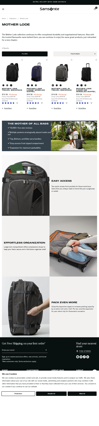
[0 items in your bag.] (95, 9)
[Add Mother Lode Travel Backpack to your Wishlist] (22, 60)
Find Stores (85, 351)
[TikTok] (84, 356)
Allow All (82, 394)
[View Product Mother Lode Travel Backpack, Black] (12, 85)
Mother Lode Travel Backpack (12, 89)
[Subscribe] (44, 350)
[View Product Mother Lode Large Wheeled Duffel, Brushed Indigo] (29, 85)
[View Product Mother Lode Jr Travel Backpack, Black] (61, 85)
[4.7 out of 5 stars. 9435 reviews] (9, 103)
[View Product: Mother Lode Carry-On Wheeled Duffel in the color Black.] (86, 72)
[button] (95, 9)
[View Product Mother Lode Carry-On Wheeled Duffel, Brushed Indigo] (78, 85)
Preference (18, 394)
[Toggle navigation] (3, 9)
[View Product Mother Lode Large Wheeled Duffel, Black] (32, 85)
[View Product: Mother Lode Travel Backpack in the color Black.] (12, 72)
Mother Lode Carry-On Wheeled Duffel (86, 90)
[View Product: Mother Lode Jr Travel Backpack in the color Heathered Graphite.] (61, 72)
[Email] (87, 357)
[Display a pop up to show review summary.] (17, 103)
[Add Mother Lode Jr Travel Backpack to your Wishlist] (71, 60)
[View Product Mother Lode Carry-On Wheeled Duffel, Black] (82, 85)
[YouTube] (81, 357)
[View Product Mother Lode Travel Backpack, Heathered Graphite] (8, 85)
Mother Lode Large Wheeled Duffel (36, 90)
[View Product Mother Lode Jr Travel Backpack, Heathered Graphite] (53, 85)
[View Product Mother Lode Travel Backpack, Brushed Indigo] (4, 85)
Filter (25, 54)
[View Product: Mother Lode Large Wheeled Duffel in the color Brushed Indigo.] (37, 72)
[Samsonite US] (49, 9)
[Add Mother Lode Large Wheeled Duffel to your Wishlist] (47, 60)
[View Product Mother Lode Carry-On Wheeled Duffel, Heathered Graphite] (86, 85)
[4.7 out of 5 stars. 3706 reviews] (58, 103)
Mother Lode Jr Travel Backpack (61, 89)
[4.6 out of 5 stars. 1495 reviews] (34, 103)
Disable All (51, 394)
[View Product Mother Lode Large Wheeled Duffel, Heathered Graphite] (36, 85)
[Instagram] (77, 357)
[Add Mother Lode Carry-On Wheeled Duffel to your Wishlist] (96, 60)
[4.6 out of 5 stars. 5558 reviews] (83, 103)
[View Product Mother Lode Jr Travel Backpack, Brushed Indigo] (57, 85)
